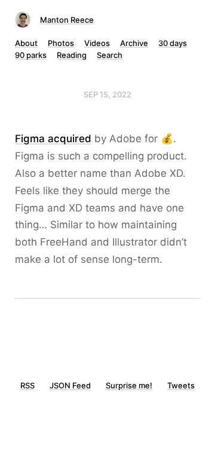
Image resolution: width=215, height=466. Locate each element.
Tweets (181, 385)
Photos (61, 43)
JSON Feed (70, 385)
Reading (72, 55)
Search (109, 55)
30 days (172, 43)
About (26, 43)
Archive (134, 43)
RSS (27, 385)
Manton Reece (67, 19)
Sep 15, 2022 (107, 94)
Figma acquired (53, 139)
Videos (97, 43)
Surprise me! (129, 385)
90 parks (31, 55)
